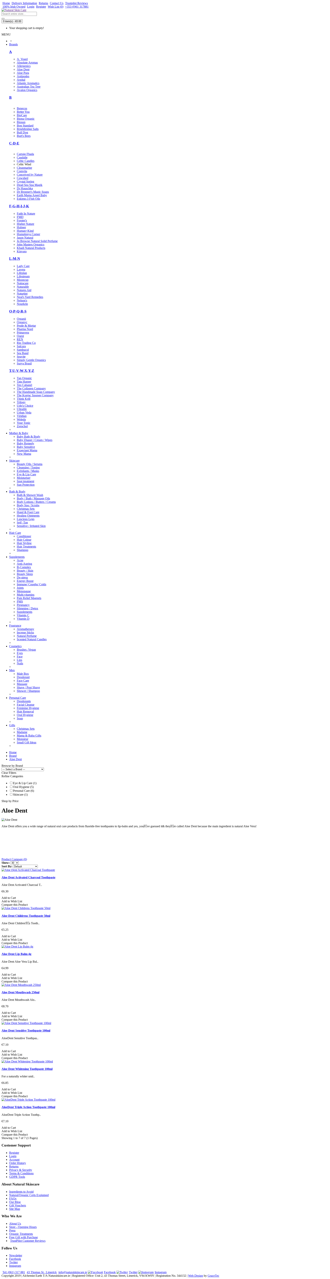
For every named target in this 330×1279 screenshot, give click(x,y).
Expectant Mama (27, 450)
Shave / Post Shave (28, 687)
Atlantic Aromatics (28, 83)
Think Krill (23, 398)
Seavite (21, 356)
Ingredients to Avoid (21, 1191)
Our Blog (15, 1202)
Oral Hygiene (25, 715)
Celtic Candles (25, 160)
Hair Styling (24, 543)
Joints (20, 587)
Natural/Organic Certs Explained (29, 1195)
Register (14, 1152)
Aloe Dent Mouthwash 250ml (20, 992)
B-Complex (24, 567)
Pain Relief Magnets (29, 598)
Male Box (23, 673)
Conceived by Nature (30, 174)
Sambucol (23, 349)
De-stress (22, 577)
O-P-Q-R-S (18, 311)
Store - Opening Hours (23, 1227)
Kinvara (22, 251)
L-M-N (14, 259)
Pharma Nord (25, 329)
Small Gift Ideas (26, 742)
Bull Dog (22, 132)
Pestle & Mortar (26, 325)
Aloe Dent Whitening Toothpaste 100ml (27, 1069)
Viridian (22, 416)
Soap (20, 718)
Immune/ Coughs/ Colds (31, 584)
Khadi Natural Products (31, 248)
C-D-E (14, 143)
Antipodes (23, 76)
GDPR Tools (17, 1176)
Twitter (13, 1262)
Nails (20, 663)
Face (20, 656)
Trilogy (21, 402)
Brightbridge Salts (28, 129)
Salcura (21, 346)
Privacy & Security (20, 1170)
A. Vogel (22, 59)
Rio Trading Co (26, 342)
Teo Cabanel (24, 385)
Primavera (23, 332)
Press (12, 1230)
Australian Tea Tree (28, 86)
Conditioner (24, 536)
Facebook (15, 1258)
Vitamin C (23, 615)
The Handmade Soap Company (36, 391)
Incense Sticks (25, 632)
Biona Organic (26, 118)
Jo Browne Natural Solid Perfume (37, 241)
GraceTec (213, 1275)
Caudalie (22, 157)
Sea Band (22, 353)
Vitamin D (23, 618)
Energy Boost (25, 581)
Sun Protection (26, 484)
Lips (19, 660)
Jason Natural (25, 237)
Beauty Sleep (25, 574)
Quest (20, 336)
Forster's (22, 220)
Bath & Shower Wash (30, 495)
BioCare (22, 115)
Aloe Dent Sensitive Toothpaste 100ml (26, 1030)
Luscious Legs (25, 519)
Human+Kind (25, 230)
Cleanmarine (24, 167)
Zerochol (22, 426)
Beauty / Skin (25, 570)
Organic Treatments (21, 1233)
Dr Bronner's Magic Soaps (33, 191)
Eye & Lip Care (26, 474)
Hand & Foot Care (28, 512)
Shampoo (22, 550)
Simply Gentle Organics (31, 360)
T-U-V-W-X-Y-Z (21, 371)
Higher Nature (25, 223)
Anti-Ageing (24, 563)
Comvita (22, 171)
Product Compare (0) (14, 859)
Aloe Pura (23, 72)
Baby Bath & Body (28, 436)
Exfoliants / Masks (28, 471)
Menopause (24, 591)
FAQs (12, 1198)
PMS (20, 601)
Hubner (21, 227)
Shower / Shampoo (28, 690)
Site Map (14, 1208)
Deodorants (24, 701)
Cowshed (22, 178)
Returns (14, 1166)
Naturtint (22, 293)
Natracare (22, 283)
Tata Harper (24, 381)
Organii (21, 318)
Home (13, 752)
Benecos (22, 108)
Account (14, 1159)
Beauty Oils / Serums (29, 464)
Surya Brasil (24, 363)
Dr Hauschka (25, 188)
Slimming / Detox (27, 608)
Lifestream (23, 276)
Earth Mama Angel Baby (32, 195)
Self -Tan (22, 522)
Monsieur (22, 739)
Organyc (22, 322)
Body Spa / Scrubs (28, 505)
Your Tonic (23, 422)
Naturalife (23, 286)
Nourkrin (22, 303)
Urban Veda (24, 412)
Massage (22, 684)
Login (12, 1156)
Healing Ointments (28, 515)
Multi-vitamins (25, 594)
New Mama (24, 453)
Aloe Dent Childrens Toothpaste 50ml (26, 915)
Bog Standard (25, 125)
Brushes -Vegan (26, 649)
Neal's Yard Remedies (30, 297)
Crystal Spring (25, 181)
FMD (20, 217)
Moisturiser (23, 477)
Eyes (20, 653)
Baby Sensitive (26, 446)
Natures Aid (24, 290)
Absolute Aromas (27, 62)
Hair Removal (25, 711)
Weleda (21, 419)
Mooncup (22, 279)
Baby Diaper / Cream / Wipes (34, 440)
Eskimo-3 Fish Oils (28, 198)
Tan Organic (24, 378)
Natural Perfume (27, 635)
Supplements (24, 611)
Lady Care (23, 266)
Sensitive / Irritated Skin (31, 526)
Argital (21, 79)
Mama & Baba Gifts (29, 735)
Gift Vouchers (17, 1205)
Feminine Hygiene (28, 708)
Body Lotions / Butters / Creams (36, 501)
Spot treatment (25, 481)
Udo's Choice (25, 405)
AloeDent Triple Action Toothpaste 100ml (28, 1107)
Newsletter (15, 1255)
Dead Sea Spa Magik (29, 185)
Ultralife (22, 409)
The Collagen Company (31, 388)
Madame (22, 732)
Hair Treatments (26, 546)
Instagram (15, 1265)
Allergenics (24, 66)
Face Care (23, 680)
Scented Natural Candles (32, 639)
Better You (23, 111)
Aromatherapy (25, 629)
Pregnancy (23, 605)
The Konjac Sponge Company (35, 395)
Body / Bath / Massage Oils (33, 498)
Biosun (21, 122)
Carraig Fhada (25, 154)
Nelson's (22, 300)
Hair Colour (24, 539)
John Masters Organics (30, 244)
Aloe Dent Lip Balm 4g (16, 954)
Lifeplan (22, 273)
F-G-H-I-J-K (19, 206)
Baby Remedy (25, 443)
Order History (17, 1163)
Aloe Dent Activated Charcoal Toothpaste (28, 877)
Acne (20, 560)
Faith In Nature (26, 213)
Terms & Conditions (21, 1173)
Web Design (195, 1275)
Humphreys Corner (28, 234)
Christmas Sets (26, 508)
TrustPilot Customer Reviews (27, 1240)
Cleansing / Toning (28, 467)
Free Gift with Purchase (23, 1237)
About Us (15, 1223)
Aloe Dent (23, 69)
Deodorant (23, 677)
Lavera (21, 269)
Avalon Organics (27, 90)
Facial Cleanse (25, 704)
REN (20, 339)
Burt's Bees (24, 135)
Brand (13, 755)
